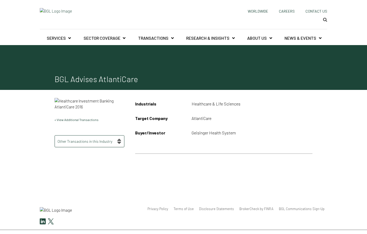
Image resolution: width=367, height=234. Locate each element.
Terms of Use (184, 209)
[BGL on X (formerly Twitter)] (50, 222)
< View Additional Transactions (77, 120)
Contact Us (316, 11)
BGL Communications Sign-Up (302, 209)
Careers (287, 11)
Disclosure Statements (216, 209)
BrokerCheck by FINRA (256, 209)
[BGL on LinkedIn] (43, 222)
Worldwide (258, 11)
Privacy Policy (157, 209)
